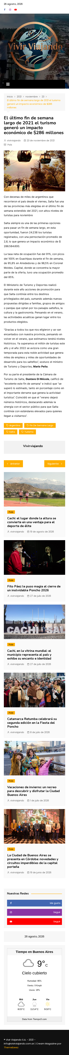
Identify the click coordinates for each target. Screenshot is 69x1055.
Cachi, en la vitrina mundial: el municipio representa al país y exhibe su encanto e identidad (29, 655)
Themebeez (11, 1047)
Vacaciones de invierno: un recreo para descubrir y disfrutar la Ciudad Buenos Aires (33, 791)
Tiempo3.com (40, 1019)
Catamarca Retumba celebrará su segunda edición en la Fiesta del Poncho (32, 723)
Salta (12, 431)
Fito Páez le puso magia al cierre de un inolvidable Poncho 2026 (33, 588)
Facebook (4, 9)
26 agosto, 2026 (13, 4)
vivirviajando (14, 140)
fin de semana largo (41, 425)
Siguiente (53, 463)
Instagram (10, 9)
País (10, 144)
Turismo (29, 431)
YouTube (15, 9)
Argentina (14, 425)
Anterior (15, 463)
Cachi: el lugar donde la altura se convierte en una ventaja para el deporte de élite (31, 522)
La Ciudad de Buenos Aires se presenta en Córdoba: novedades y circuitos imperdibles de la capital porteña (32, 861)
